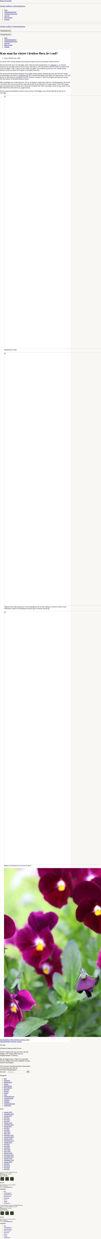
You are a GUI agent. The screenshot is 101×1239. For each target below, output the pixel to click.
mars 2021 (7, 1133)
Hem (5, 10)
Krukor (6, 1084)
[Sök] (28, 1072)
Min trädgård (8, 1088)
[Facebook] (2, 1179)
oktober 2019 (8, 1158)
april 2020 (7, 1149)
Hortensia (7, 1080)
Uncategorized (8, 1098)
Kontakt (6, 19)
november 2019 (9, 1157)
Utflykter (7, 1100)
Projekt (6, 1093)
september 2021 (9, 1125)
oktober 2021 (8, 1123)
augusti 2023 (8, 1116)
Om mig (6, 16)
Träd (5, 1095)
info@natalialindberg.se (8, 1187)
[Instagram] (7, 1179)
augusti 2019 (8, 1162)
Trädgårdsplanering (10, 12)
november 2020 (9, 1137)
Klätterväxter (8, 1082)
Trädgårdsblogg (7, 1203)
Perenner (6, 1089)
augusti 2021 (8, 1126)
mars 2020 (7, 1151)
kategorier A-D (23, 75)
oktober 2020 (8, 1139)
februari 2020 (8, 1153)
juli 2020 (6, 1144)
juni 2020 (7, 1146)
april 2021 (7, 1132)
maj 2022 (7, 1121)
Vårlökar (6, 1102)
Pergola (6, 1091)
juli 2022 (6, 1117)
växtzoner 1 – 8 (55, 65)
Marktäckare (8, 1086)
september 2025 (9, 1114)
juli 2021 (6, 1128)
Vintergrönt (7, 1105)
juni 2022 (7, 1119)
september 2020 (9, 1141)
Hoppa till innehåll (6, 1)
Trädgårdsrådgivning (10, 14)
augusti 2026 (8, 1112)
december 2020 (9, 1135)
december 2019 (9, 1155)
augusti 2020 (8, 1142)
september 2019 (9, 1160)
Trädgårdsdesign (9, 1096)
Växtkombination (9, 1104)
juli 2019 (6, 1164)
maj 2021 (7, 1130)
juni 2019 (7, 1165)
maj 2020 (7, 1148)
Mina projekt (8, 17)
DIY (5, 1079)
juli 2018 (6, 1169)
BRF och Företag (7, 1196)
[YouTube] (12, 1179)
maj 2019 (7, 1167)
